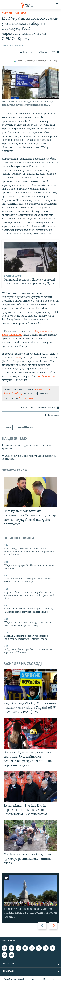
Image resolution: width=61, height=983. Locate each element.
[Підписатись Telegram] (46, 948)
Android (34, 398)
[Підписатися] (11, 955)
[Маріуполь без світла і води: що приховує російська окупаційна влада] (30, 835)
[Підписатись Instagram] (32, 948)
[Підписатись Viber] (39, 948)
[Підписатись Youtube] (25, 948)
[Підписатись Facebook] (4, 948)
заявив (17, 357)
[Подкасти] (43, 979)
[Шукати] (54, 979)
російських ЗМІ (46, 376)
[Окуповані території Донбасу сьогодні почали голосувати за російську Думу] (30, 257)
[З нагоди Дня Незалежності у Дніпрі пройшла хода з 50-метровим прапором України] (30, 890)
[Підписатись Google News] (11, 948)
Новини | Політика (14, 13)
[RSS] (52, 948)
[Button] (27, 52)
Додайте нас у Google (14, 979)
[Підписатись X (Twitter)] (18, 948)
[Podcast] (4, 955)
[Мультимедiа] (33, 979)
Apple (23, 398)
